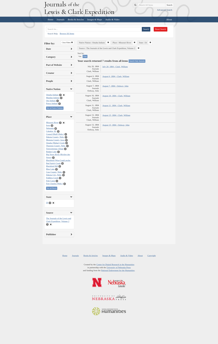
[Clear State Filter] (53, 203)
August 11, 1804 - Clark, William (116, 105)
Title (79, 56)
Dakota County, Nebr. (55, 137)
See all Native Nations (55, 108)
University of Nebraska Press (119, 267)
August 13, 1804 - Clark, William (116, 115)
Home (50, 19)
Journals (60, 19)
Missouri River (52, 122)
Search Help (53, 34)
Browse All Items (67, 33)
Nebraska (50, 128)
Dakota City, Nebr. (54, 175)
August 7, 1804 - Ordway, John (115, 86)
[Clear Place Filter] (63, 123)
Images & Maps (94, 19)
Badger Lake (51, 152)
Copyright (151, 255)
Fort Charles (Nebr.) (54, 183)
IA (47, 203)
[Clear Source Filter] (50, 224)
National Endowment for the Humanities (118, 270)
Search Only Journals (137, 61)
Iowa (48, 125)
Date (85, 56)
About (169, 19)
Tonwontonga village (54, 149)
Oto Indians (51, 101)
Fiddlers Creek (52, 178)
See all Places (52, 188)
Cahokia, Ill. (51, 131)
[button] (108, 43)
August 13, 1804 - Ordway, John (115, 125)
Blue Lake (50, 169)
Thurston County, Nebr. (56, 146)
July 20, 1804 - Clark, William (115, 67)
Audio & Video (112, 19)
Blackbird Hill (52, 166)
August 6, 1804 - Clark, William (115, 76)
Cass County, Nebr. (54, 172)
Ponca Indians (52, 103)
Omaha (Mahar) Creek (55, 143)
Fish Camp (50, 181)
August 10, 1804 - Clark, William (116, 96)
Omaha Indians (52, 95)
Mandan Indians (52, 98)
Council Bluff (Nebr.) (55, 134)
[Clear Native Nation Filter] (63, 95)
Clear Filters (66, 43)
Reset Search (160, 29)
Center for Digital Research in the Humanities (115, 264)
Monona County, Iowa (55, 140)
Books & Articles (76, 19)
